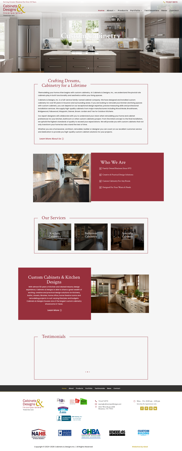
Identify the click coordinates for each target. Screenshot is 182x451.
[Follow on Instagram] (151, 408)
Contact (174, 10)
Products (123, 10)
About (110, 10)
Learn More (53, 310)
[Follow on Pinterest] (146, 408)
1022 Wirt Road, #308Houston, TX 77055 (106, 408)
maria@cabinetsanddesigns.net (109, 404)
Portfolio (135, 10)
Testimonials (152, 10)
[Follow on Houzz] (155, 408)
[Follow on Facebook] (142, 408)
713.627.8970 (171, 2)
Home (101, 10)
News (164, 10)
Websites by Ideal (140, 447)
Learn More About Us (50, 138)
